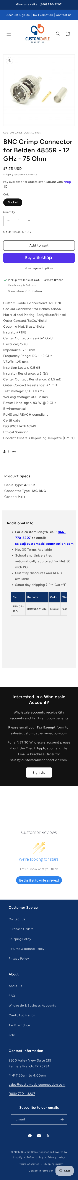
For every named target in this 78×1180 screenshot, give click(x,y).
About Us (15, 986)
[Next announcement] (70, 5)
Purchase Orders (21, 929)
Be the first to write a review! (39, 880)
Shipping (8, 174)
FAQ (12, 996)
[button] (8, 33)
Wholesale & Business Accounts (32, 1005)
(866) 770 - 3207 (22, 1094)
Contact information (41, 1170)
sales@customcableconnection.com (44, 544)
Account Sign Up (18, 15)
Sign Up (39, 773)
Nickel (13, 202)
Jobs (12, 1035)
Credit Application (40, 748)
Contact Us (64, 15)
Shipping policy (53, 1164)
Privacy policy (56, 1157)
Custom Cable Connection (36, 1152)
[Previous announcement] (8, 5)
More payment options (39, 268)
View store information (25, 291)
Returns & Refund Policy (26, 949)
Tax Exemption (43, 15)
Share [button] (12, 451)
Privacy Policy (19, 958)
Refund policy (35, 1157)
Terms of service (29, 1164)
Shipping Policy (20, 939)
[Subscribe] (62, 1119)
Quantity (9, 212)
